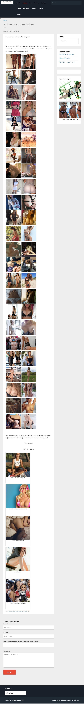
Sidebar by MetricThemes (59, 700)
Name (5, 624)
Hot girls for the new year (66, 54)
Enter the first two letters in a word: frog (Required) (20, 642)
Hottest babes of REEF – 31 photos (71, 119)
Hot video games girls (71, 100)
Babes (25, 3)
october (20, 611)
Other (34, 9)
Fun (30, 3)
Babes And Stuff (18, 700)
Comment (6, 651)
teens (27, 611)
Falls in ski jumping (64, 58)
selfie (24, 611)
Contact (19, 14)
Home (18, 3)
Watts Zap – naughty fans (66, 62)
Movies (43, 3)
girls (10, 611)
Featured (26, 9)
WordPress (76, 700)
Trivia (36, 3)
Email (5, 633)
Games (19, 9)
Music (41, 9)
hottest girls (14, 611)
